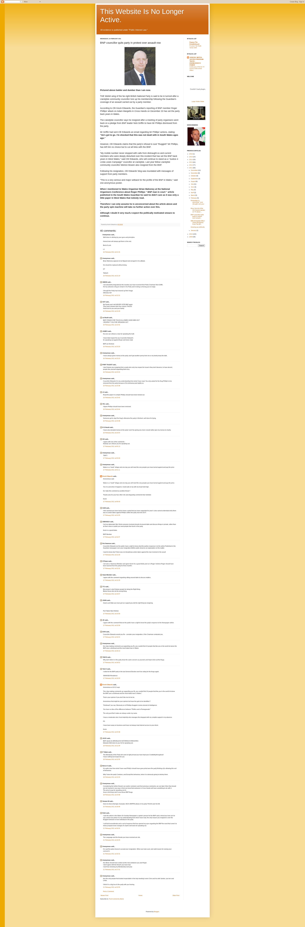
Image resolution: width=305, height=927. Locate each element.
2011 (191, 168)
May (192, 190)
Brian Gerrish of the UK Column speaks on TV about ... (198, 210)
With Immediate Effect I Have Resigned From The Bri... (198, 222)
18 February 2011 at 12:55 (111, 759)
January (193, 230)
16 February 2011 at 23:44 (111, 409)
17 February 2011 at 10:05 (111, 515)
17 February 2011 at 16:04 (111, 637)
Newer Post (104, 895)
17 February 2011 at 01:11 (111, 470)
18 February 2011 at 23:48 (111, 795)
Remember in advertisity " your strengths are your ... (197, 203)
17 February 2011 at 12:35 (111, 580)
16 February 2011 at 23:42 (111, 397)
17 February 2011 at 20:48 (111, 732)
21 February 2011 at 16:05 (111, 840)
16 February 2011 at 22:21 (111, 295)
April (192, 192)
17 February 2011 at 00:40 (111, 458)
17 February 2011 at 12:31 (111, 568)
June (192, 187)
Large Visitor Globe (198, 101)
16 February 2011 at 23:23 (111, 358)
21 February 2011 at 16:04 (111, 828)
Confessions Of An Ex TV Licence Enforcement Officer (197, 68)
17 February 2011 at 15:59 (111, 625)
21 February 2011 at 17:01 (111, 869)
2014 (191, 159)
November (194, 173)
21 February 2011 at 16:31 (111, 854)
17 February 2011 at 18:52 (111, 662)
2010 (191, 234)
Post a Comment (108, 891)
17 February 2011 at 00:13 (111, 446)
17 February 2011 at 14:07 (111, 594)
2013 (191, 162)
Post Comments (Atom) (116, 899)
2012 (191, 165)
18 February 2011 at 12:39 (111, 746)
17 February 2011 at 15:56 (111, 614)
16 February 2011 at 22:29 (111, 311)
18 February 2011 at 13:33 (111, 777)
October (193, 176)
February (194, 198)
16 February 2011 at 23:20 (111, 346)
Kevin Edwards (107, 476)
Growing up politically (198, 227)
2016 (191, 154)
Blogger (156, 911)
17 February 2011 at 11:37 (111, 537)
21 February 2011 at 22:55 (111, 887)
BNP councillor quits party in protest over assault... (197, 216)
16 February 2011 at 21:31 (111, 252)
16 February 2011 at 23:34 (111, 372)
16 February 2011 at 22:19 (111, 276)
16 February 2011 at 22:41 (111, 325)
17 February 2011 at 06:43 (111, 501)
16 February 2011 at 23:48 (111, 421)
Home (140, 895)
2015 (191, 157)
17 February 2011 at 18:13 (111, 651)
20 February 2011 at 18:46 (111, 806)
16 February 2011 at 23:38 (111, 386)
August (193, 181)
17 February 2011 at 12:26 (111, 555)
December (194, 170)
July (192, 184)
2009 (191, 237)
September (194, 178)
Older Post (176, 895)
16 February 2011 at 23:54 (111, 433)
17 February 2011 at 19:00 (111, 678)
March (193, 195)
